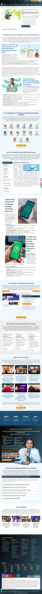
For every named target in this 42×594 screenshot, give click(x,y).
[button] (31, 296)
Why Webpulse (33, 543)
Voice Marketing (14, 553)
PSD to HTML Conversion (5, 548)
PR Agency (22, 542)
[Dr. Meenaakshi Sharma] (34, 388)
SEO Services (13, 543)
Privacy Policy (33, 558)
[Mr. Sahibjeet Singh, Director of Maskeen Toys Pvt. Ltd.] (34, 369)
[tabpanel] (27, 174)
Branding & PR (23, 4)
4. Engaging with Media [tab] (6, 174)
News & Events (33, 548)
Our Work (35, 4)
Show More (5, 346)
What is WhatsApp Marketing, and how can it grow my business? (16, 476)
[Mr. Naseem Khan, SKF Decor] (21, 388)
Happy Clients (13, 29)
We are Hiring (33, 0)
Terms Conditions (33, 557)
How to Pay (32, 552)
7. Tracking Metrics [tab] (6, 183)
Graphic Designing (23, 554)
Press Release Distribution (24, 543)
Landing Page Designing (5, 549)
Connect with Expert (20, 145)
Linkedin (18, 576)
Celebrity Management (24, 553)
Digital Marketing (16, 4)
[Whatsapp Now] (2, 589)
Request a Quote (24, 26)
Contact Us (32, 553)
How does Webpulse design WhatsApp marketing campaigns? (15, 484)
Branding (32, 554)
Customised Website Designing (6, 542)
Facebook (3, 576)
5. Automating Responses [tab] (5, 177)
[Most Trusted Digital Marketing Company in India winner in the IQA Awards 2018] (18, 454)
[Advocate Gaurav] (21, 369)
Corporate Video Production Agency (25, 549)
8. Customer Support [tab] (7, 185)
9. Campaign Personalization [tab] (6, 188)
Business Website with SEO (5, 543)
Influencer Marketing (24, 552)
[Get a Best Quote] (2, 592)
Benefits (4, 29)
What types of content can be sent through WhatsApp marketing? (16, 490)
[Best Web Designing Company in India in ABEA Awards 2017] (3, 454)
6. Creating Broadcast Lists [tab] (7, 180)
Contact (39, 4)
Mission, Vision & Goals (34, 542)
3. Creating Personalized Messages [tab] (5, 169)
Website (11, 4)
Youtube (11, 576)
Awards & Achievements (34, 547)
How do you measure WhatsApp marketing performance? (14, 492)
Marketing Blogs (33, 549)
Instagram (7, 576)
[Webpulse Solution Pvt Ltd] (5, 4)
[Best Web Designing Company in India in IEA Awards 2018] (10, 454)
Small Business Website (5, 541)
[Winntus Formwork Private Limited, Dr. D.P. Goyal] (8, 369)
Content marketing (14, 554)
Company (31, 4)
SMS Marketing (14, 552)
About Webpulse (33, 541)
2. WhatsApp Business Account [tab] (6, 165)
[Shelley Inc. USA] (8, 388)
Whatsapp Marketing (14, 549)
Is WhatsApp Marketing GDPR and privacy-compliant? (14, 495)
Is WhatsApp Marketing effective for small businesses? (14, 487)
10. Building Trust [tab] (6, 191)
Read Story (15, 459)
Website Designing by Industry (6, 547)
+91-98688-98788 (27, 0)
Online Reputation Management (25, 541)
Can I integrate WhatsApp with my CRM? (11, 498)
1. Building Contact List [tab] (7, 162)
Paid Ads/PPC (13, 548)
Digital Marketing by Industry (15, 557)
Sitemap (32, 559)
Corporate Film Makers (24, 547)
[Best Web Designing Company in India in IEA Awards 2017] (7, 454)
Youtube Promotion (14, 547)
